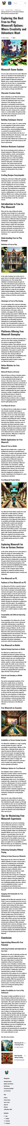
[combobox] (19, 3)
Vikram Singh (6, 38)
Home (2, 10)
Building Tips (18, 10)
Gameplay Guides (9, 10)
